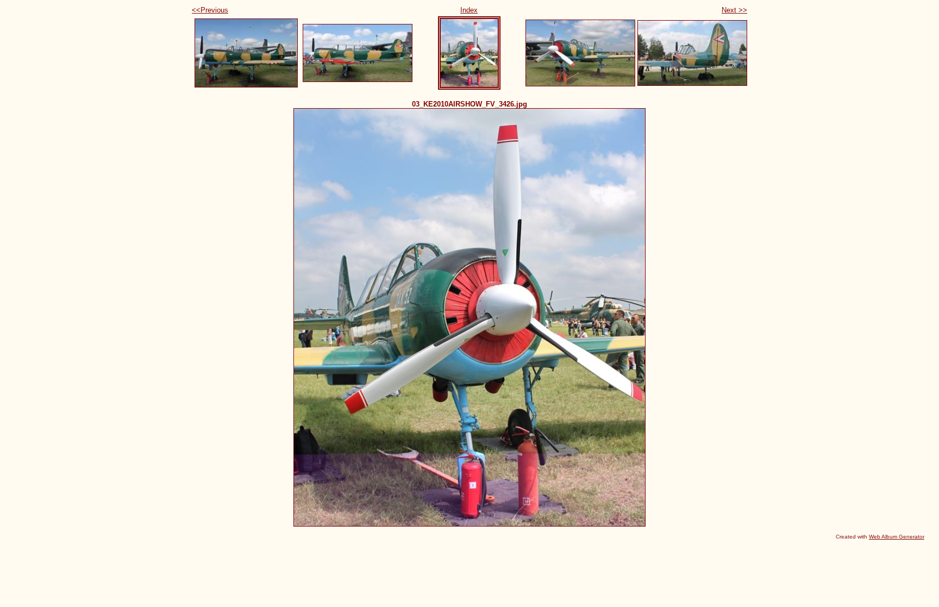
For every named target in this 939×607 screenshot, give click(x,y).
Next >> (734, 10)
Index (469, 10)
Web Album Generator (896, 537)
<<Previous (210, 10)
